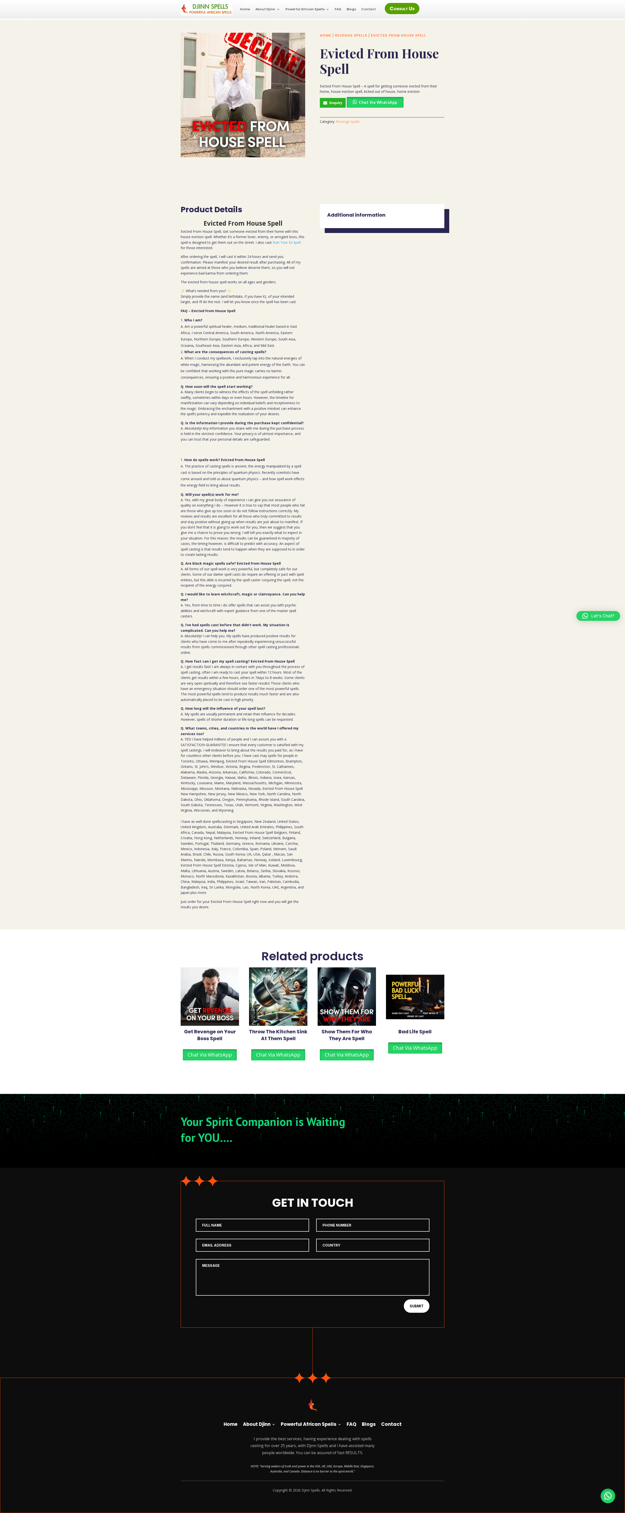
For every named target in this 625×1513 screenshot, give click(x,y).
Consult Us (402, 8)
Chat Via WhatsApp (210, 1054)
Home (245, 9)
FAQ (338, 9)
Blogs (351, 9)
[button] (608, 1496)
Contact (368, 9)
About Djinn (265, 9)
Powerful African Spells (304, 9)
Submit (417, 1306)
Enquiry (335, 102)
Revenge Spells (351, 35)
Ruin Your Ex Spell (287, 242)
